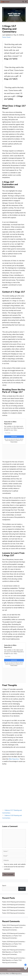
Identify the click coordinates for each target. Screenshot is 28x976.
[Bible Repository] (5, 1)
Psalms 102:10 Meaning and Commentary (14, 902)
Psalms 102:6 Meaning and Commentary (13, 913)
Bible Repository (14, 759)
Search (4, 885)
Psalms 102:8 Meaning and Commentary (13, 907)
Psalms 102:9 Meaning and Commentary (13, 905)
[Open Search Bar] (23, 1)
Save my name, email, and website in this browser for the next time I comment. (15, 866)
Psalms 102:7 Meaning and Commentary (13, 910)
